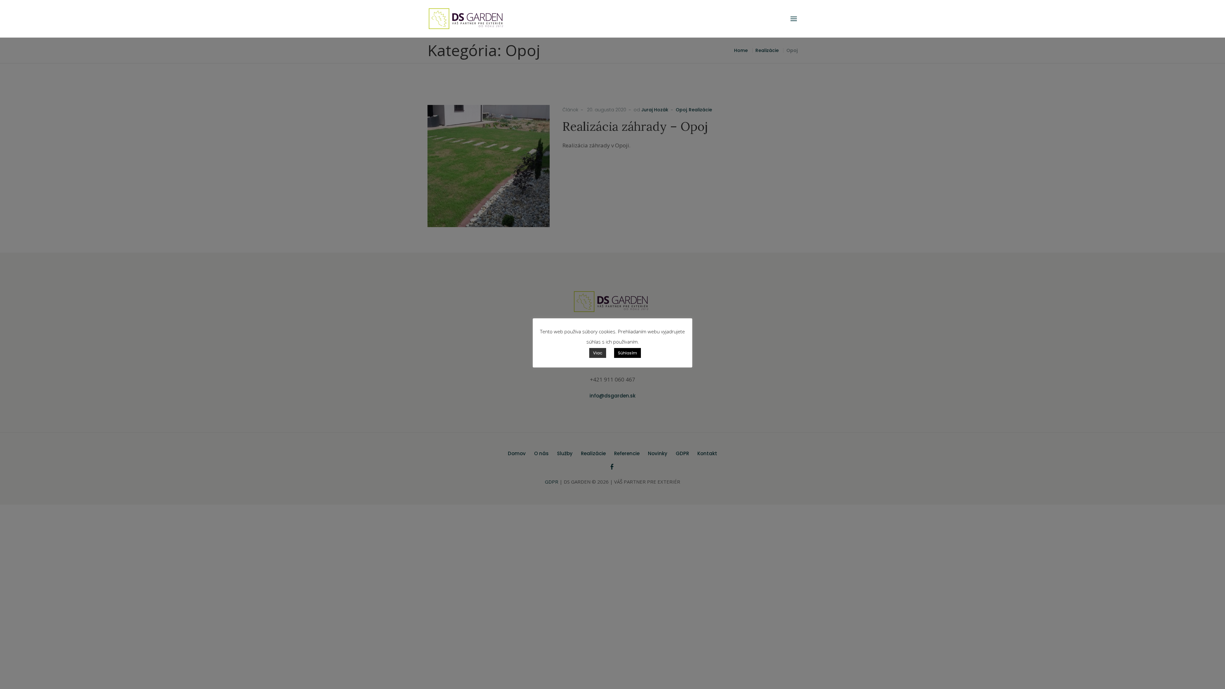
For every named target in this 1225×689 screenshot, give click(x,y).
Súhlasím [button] (627, 353)
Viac (597, 353)
